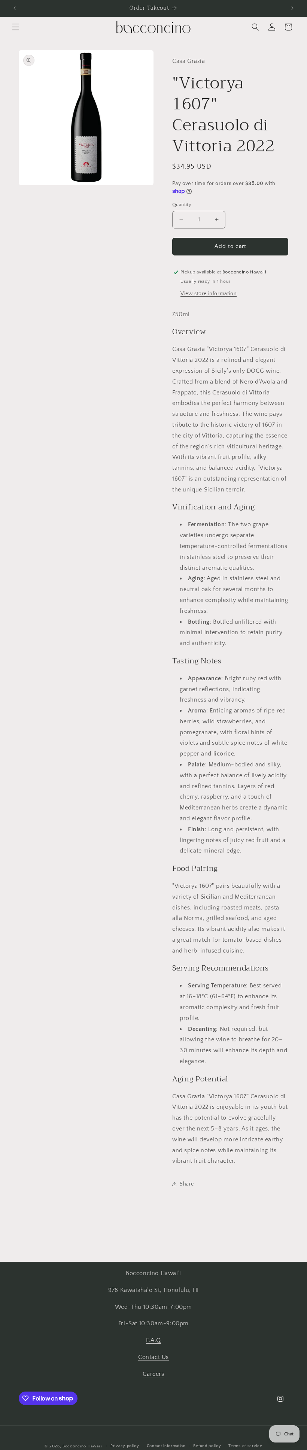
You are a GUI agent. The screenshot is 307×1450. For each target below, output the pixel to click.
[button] (15, 27)
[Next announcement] (292, 8)
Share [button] (187, 1184)
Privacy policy (124, 1446)
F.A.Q (153, 1340)
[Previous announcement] (14, 8)
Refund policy (207, 1446)
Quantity (181, 204)
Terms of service (245, 1446)
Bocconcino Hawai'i (82, 1446)
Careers (153, 1374)
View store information (208, 294)
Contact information (166, 1446)
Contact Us (153, 1357)
